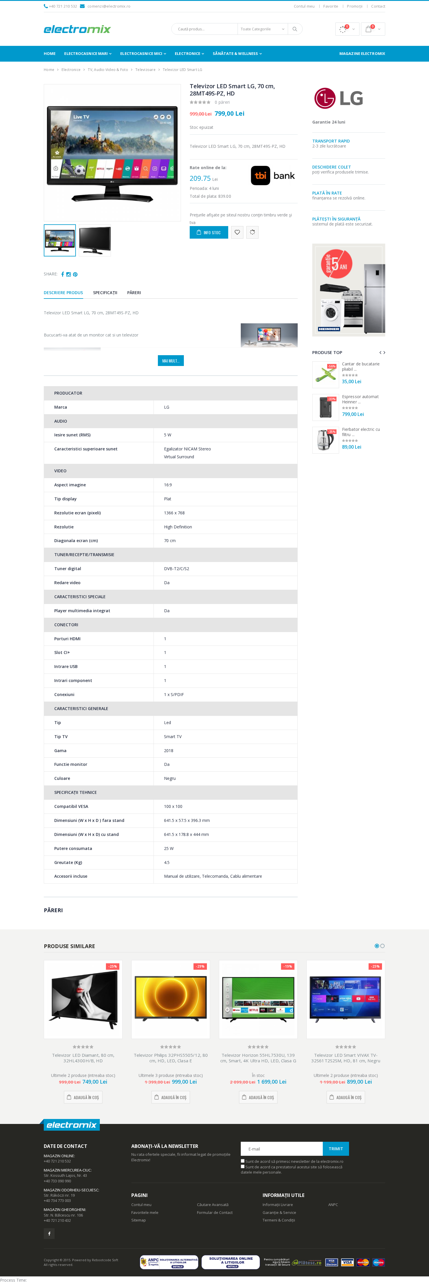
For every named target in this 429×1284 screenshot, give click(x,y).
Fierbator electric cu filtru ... (361, 431)
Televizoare (145, 69)
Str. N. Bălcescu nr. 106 (63, 1215)
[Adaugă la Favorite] (237, 232)
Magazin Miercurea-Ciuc (67, 1170)
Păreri (134, 292)
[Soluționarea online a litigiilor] (232, 1262)
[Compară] (252, 232)
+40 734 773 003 (57, 1200)
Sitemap (138, 1220)
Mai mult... (170, 361)
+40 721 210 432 (57, 1220)
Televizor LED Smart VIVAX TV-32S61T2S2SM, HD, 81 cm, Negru (345, 1057)
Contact (378, 6)
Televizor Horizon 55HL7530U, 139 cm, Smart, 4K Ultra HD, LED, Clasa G (258, 1057)
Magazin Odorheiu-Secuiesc (71, 1190)
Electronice (187, 53)
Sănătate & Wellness (235, 53)
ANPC (333, 1204)
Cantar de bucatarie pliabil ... (361, 366)
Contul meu (304, 6)
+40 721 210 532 (63, 6)
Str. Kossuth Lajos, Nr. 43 (65, 1175)
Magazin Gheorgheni (64, 1209)
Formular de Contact (215, 1212)
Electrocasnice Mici (141, 53)
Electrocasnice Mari (86, 53)
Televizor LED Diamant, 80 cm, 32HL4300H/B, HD (83, 1057)
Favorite (330, 6)
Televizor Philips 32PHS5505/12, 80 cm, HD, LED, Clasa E (171, 1057)
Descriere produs (63, 292)
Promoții (354, 6)
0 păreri (222, 102)
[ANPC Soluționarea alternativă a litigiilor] (170, 1262)
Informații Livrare (278, 1204)
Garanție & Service (279, 1212)
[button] (347, 29)
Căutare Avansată (213, 1204)
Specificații (105, 292)
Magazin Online (59, 1155)
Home (49, 53)
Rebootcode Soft (105, 1260)
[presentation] (51, 152)
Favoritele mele (144, 1212)
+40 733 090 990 (57, 1181)
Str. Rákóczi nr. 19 (59, 1195)
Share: (50, 274)
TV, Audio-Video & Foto (108, 69)
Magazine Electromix (362, 53)
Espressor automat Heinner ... (360, 399)
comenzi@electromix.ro (109, 6)
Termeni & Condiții (279, 1220)
